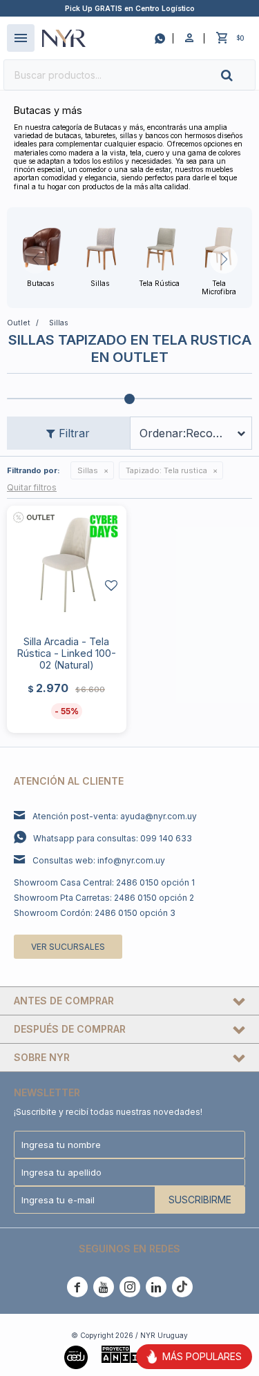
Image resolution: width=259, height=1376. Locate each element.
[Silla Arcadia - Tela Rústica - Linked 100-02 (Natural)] (66, 565)
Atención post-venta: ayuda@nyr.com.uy (114, 816)
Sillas (87, 470)
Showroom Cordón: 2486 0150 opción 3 (94, 913)
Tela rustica (166, 470)
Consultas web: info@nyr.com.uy (98, 860)
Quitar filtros (32, 487)
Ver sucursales (68, 947)
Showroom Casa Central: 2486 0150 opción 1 (104, 882)
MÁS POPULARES (202, 1356)
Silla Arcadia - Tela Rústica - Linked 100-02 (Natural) (66, 653)
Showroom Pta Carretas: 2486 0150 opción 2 (104, 897)
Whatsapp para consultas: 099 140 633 (112, 838)
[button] (238, 74)
